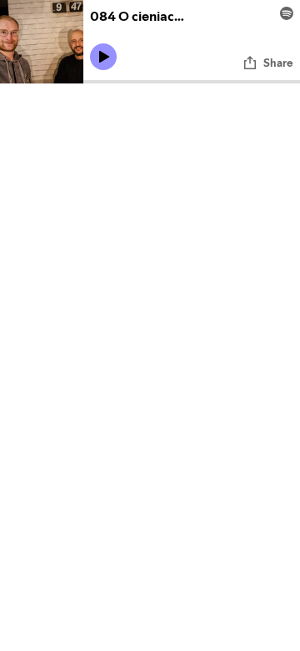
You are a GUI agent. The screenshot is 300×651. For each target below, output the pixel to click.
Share (278, 62)
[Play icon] (103, 56)
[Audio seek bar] (191, 81)
